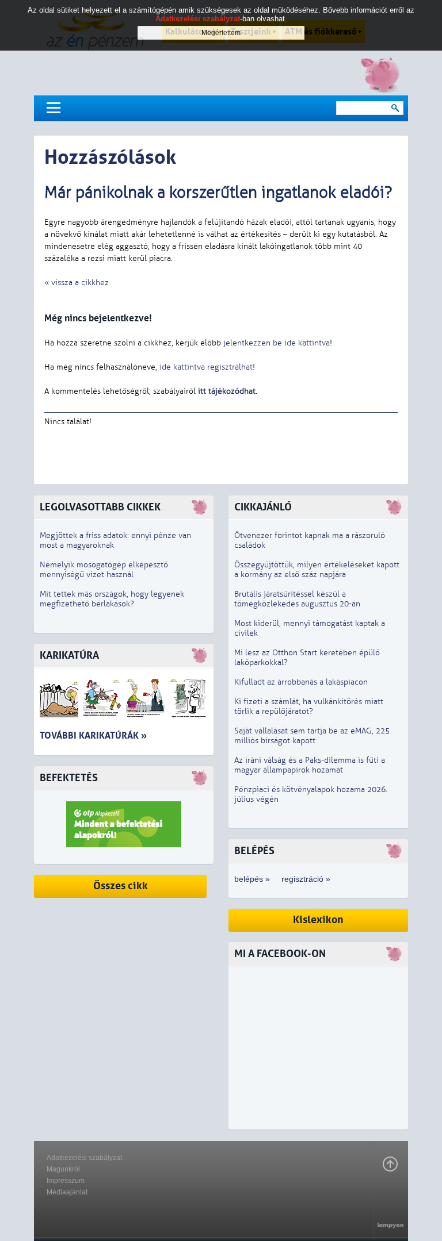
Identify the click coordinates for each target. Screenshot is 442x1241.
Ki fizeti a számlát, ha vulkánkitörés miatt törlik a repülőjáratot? (308, 706)
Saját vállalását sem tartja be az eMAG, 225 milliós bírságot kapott (312, 736)
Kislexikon (318, 920)
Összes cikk (120, 886)
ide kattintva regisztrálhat (206, 367)
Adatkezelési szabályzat (84, 1158)
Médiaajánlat (67, 1192)
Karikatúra (69, 656)
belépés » (252, 878)
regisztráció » (305, 878)
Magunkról (63, 1169)
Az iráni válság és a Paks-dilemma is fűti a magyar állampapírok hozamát (309, 765)
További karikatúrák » (93, 735)
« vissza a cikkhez (76, 282)
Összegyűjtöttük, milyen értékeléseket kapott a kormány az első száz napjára (316, 569)
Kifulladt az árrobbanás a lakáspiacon (301, 682)
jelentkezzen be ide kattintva (276, 343)
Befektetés (69, 778)
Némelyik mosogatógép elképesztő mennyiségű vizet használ (104, 569)
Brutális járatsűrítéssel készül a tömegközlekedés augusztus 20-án (297, 599)
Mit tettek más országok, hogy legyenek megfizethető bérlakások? (112, 599)
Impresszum (66, 1181)
